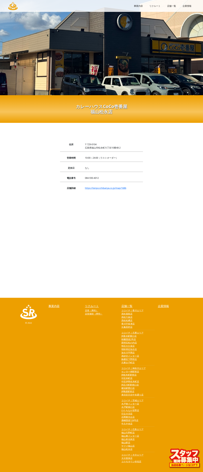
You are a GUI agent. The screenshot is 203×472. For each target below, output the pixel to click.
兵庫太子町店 (128, 362)
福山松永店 (126, 449)
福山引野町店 (128, 432)
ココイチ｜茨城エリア (132, 400)
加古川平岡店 (128, 352)
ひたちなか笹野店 (130, 410)
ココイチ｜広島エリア (132, 429)
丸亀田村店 (126, 327)
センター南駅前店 (130, 371)
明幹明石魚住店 (129, 349)
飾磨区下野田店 (129, 359)
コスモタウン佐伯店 (131, 461)
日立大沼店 (126, 413)
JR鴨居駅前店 (127, 391)
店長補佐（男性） (94, 313)
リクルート (154, 5)
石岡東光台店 (128, 417)
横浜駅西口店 (128, 388)
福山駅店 (125, 442)
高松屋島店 (126, 313)
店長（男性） (91, 310)
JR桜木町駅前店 (129, 374)
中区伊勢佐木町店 (130, 381)
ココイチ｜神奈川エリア (133, 368)
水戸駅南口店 (128, 407)
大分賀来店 (126, 458)
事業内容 (138, 5)
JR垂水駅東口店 (129, 336)
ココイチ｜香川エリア (132, 310)
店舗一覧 (171, 5)
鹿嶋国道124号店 (129, 420)
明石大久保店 (128, 346)
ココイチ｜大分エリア (132, 454)
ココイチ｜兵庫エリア (132, 332)
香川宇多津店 (128, 323)
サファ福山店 (128, 445)
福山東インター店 (130, 435)
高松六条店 (126, 317)
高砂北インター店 (130, 355)
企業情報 (187, 5)
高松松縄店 (126, 320)
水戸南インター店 (130, 403)
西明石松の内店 (129, 342)
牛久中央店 (126, 423)
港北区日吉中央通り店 (132, 394)
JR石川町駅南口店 (130, 384)
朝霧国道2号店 (128, 339)
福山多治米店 (128, 439)
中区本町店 (126, 378)
